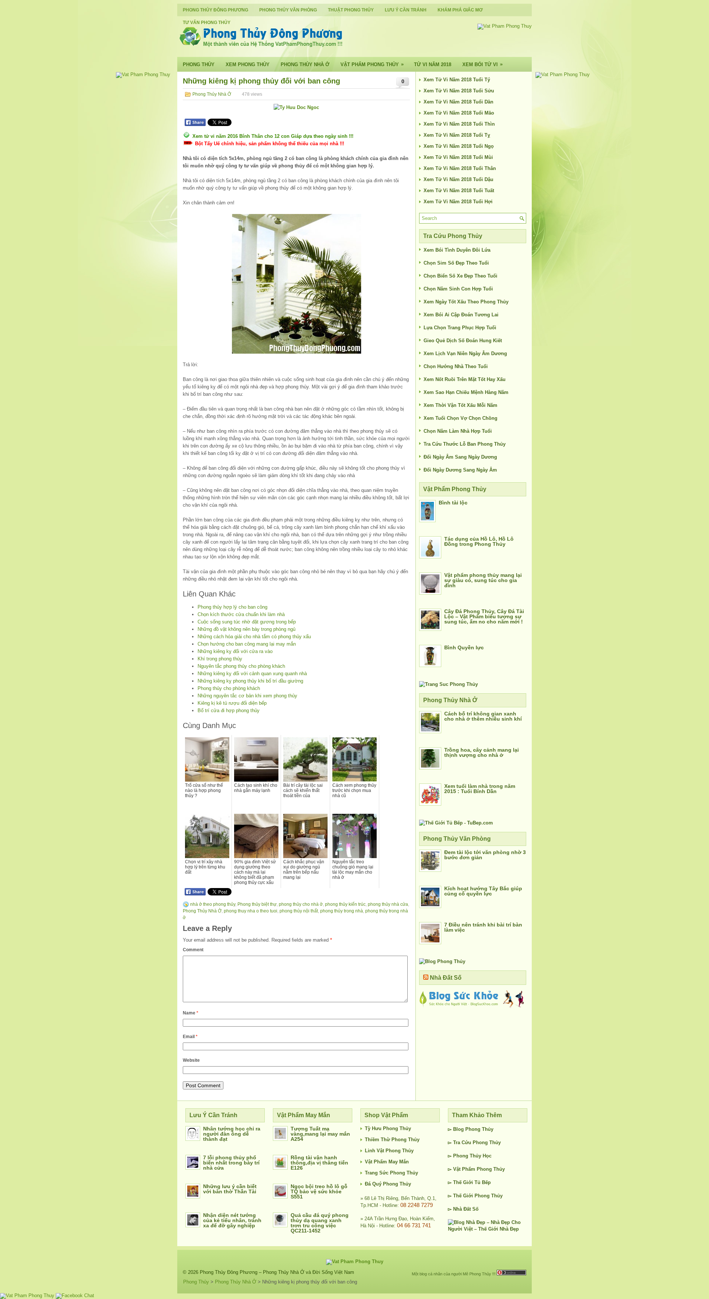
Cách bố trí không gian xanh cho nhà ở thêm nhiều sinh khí (483, 716)
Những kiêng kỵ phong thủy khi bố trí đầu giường (250, 681)
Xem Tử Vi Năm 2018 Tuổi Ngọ (459, 146)
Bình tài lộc (453, 503)
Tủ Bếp (483, 1182)
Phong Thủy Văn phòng (288, 10)
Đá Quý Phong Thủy (388, 1184)
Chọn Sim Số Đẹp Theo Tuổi (456, 263)
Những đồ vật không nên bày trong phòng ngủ (246, 629)
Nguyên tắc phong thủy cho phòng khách (241, 666)
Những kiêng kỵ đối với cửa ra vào (235, 651)
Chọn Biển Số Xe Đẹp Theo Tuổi (460, 276)
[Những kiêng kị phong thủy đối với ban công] (296, 284)
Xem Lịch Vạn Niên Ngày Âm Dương (465, 353)
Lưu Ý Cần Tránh (406, 10)
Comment (193, 949)
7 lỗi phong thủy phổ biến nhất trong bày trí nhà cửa (231, 1163)
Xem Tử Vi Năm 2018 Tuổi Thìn (459, 124)
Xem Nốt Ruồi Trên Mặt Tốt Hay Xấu (465, 379)
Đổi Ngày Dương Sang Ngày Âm (460, 470)
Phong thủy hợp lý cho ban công (232, 607)
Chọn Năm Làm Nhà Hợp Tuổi (458, 431)
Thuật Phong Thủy (351, 10)
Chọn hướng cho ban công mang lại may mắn (247, 644)
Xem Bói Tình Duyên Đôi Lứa (457, 250)
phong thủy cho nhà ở (301, 904)
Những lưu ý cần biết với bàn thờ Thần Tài (230, 1188)
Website (191, 1060)
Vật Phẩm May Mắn (387, 1161)
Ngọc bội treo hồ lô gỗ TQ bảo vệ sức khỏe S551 (319, 1191)
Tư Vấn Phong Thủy (206, 22)
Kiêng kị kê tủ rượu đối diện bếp (232, 703)
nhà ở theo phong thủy (212, 904)
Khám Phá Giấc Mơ (460, 10)
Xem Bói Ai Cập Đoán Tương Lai (461, 314)
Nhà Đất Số (446, 978)
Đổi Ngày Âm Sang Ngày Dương (460, 457)
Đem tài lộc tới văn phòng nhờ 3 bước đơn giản (485, 854)
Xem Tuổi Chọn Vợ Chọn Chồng (460, 418)
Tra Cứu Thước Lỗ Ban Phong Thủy (465, 444)
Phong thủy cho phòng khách (229, 688)
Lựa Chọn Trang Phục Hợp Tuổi (460, 327)
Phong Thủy (199, 64)
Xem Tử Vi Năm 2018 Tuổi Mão (459, 113)
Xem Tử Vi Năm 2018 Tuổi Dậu (458, 179)
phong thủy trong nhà (341, 911)
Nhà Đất (462, 1209)
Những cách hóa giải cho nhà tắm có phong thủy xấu (254, 636)
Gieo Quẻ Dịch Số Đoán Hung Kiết (463, 340)
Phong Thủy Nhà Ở (305, 64)
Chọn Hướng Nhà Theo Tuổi (456, 366)
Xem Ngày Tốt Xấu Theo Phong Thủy (466, 302)
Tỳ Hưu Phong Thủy (388, 1128)
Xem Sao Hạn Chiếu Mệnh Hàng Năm (466, 392)
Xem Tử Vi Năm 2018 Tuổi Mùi (458, 157)
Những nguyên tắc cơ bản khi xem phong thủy (247, 695)
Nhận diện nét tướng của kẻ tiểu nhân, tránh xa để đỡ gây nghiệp (232, 1220)
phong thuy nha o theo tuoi (250, 911)
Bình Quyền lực (464, 647)
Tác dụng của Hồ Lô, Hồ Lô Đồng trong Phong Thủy (479, 541)
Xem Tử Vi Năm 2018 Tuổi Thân (460, 168)
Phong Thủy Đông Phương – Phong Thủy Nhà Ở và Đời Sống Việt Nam (277, 1272)
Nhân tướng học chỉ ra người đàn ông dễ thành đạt (231, 1134)
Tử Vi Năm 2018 (432, 64)
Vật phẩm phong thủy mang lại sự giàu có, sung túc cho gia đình (483, 580)
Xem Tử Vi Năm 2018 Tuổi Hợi (458, 201)
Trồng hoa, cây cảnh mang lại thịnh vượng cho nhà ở (481, 752)
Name (190, 1013)
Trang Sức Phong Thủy (391, 1173)
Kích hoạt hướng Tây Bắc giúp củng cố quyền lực (483, 891)
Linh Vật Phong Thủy (389, 1150)
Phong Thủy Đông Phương (215, 10)
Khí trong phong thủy (220, 659)
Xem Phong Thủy (248, 64)
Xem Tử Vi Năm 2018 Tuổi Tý (457, 79)
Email (190, 1036)
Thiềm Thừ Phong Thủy (392, 1139)
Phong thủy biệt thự (257, 904)
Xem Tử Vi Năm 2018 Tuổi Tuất (459, 190)
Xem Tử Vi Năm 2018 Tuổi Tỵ (457, 135)
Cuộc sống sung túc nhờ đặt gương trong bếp (247, 622)
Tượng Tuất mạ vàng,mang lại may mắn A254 (320, 1134)
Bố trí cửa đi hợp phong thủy (229, 710)
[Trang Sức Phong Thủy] (448, 684)
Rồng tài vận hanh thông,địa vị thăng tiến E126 (319, 1163)
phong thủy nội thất (299, 911)
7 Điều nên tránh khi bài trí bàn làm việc (483, 927)
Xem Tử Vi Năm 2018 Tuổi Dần (458, 102)
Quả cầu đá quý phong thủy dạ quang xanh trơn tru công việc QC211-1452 (320, 1223)
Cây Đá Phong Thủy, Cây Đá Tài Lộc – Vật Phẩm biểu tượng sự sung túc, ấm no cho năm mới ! (484, 616)
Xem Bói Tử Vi (482, 64)
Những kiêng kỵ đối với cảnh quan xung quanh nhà (252, 673)
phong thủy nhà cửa (388, 904)
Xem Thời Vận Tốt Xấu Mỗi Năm (460, 405)
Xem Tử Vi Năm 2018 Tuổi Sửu (459, 90)
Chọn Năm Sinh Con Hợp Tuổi (458, 289)
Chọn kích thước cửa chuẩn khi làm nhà (241, 614)
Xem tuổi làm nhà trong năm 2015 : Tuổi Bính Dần (479, 788)
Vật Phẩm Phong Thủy (372, 64)
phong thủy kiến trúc (345, 904)
